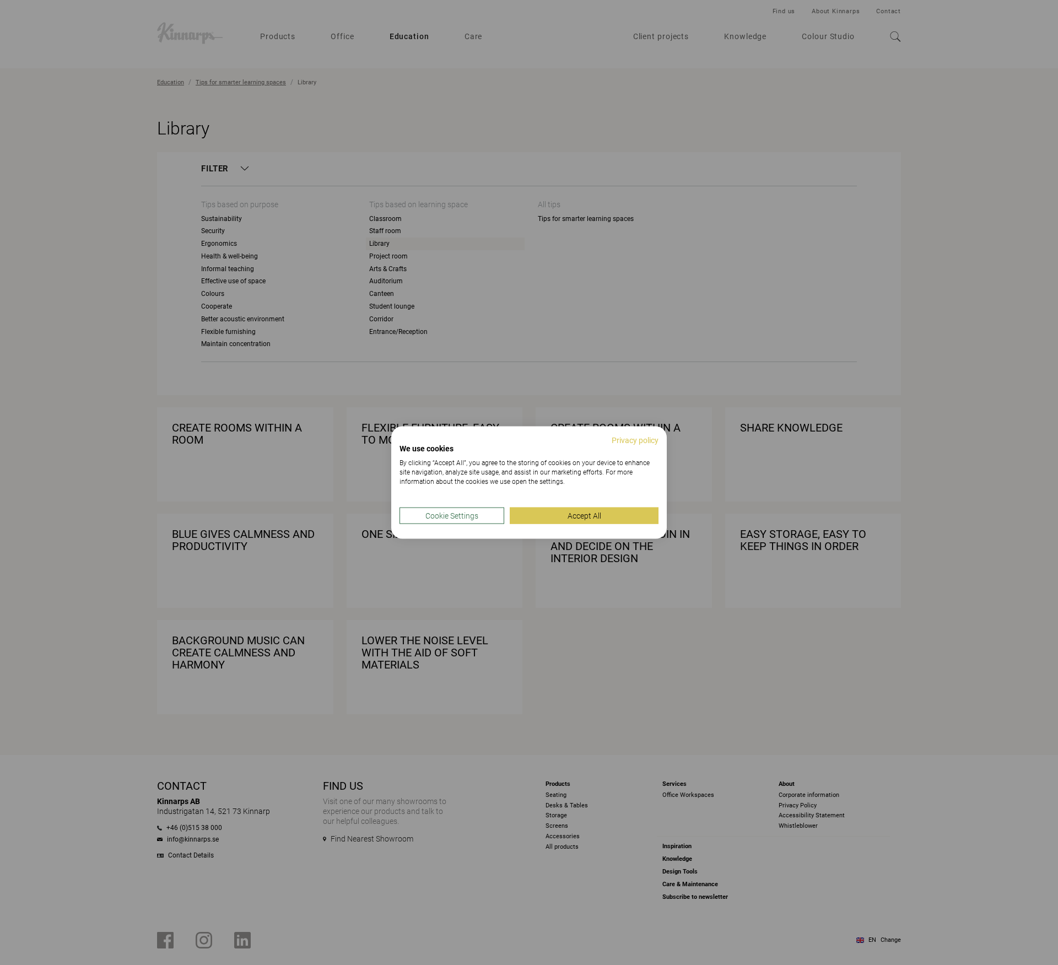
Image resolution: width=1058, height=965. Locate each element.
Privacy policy (635, 439)
